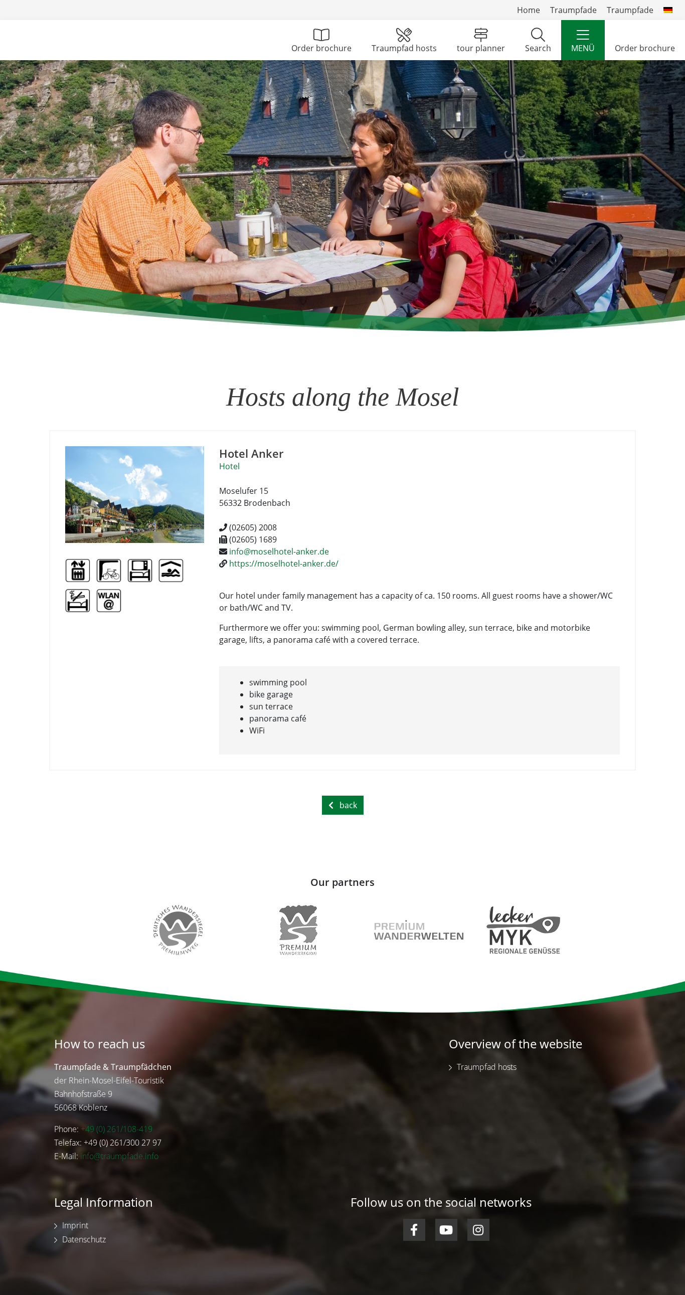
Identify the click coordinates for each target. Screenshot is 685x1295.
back (348, 805)
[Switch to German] (667, 10)
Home (528, 10)
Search (538, 48)
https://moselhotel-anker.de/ (283, 563)
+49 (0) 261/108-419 (116, 1129)
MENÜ (583, 48)
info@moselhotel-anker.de (279, 551)
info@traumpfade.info (119, 1156)
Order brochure (321, 48)
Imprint (75, 1225)
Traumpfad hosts (404, 48)
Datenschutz (84, 1239)
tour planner (481, 48)
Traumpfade (573, 10)
